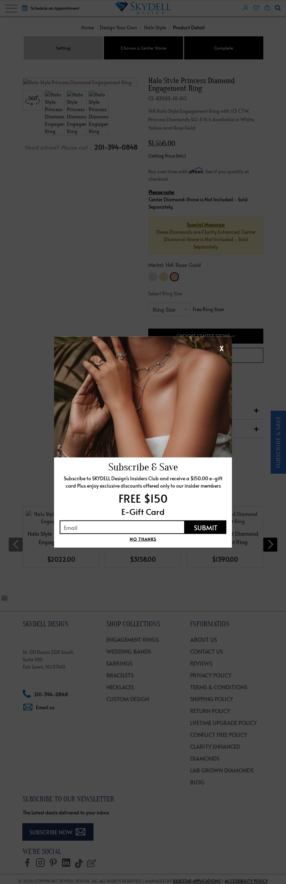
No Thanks (143, 539)
